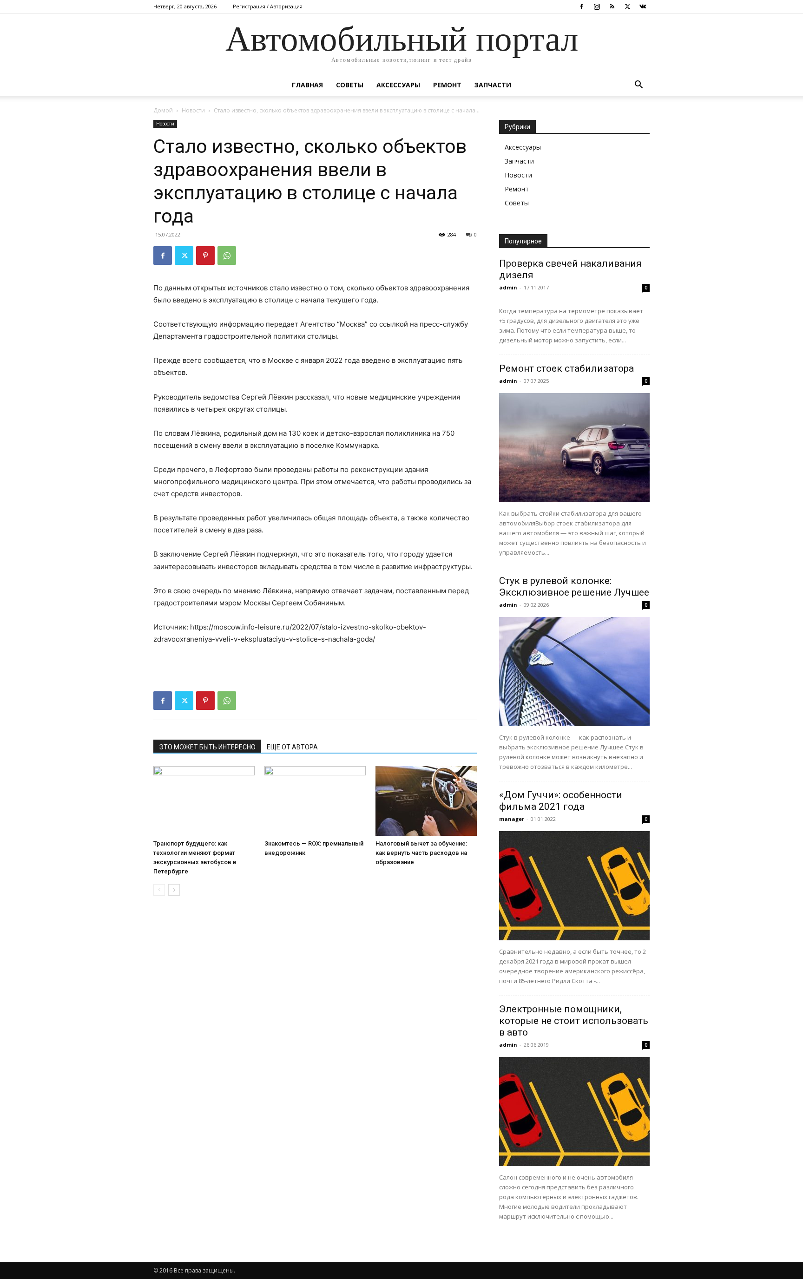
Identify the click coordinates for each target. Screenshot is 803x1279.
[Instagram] (597, 6)
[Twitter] (627, 6)
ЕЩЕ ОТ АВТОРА (292, 747)
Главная (307, 84)
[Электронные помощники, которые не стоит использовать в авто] (574, 1111)
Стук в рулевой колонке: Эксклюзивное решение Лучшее (574, 586)
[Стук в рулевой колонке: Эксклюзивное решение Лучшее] (574, 671)
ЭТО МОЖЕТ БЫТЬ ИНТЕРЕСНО (207, 747)
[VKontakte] (643, 6)
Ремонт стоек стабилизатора (566, 368)
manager (511, 818)
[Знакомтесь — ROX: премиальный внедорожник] (315, 801)
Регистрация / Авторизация (268, 6)
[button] (638, 85)
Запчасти (492, 84)
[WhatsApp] (226, 255)
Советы (349, 84)
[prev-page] (159, 890)
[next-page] (174, 890)
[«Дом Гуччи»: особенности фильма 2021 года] (574, 885)
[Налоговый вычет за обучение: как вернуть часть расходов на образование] (426, 801)
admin (508, 287)
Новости (193, 110)
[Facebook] (581, 6)
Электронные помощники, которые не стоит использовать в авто (573, 1021)
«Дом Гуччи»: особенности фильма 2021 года (560, 800)
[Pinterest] (205, 255)
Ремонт (447, 84)
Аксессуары (398, 84)
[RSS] (612, 6)
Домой (163, 110)
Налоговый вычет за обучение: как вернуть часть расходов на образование (421, 853)
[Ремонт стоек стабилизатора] (574, 447)
